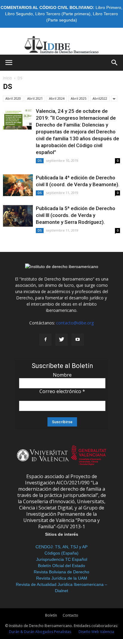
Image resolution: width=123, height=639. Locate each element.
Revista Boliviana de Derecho (61, 571)
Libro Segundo (19, 13)
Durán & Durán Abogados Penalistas (40, 631)
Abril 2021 (35, 98)
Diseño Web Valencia (96, 631)
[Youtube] (78, 340)
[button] (114, 63)
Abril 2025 (78, 98)
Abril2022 (100, 98)
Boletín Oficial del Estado (61, 565)
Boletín (51, 615)
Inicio (7, 78)
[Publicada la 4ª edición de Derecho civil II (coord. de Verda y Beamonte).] (18, 185)
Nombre (62, 375)
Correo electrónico (62, 391)
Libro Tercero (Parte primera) (62, 13)
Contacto (70, 615)
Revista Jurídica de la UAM (61, 578)
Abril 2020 (13, 98)
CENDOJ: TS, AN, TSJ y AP (61, 546)
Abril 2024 (56, 98)
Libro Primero (108, 7)
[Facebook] (45, 340)
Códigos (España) (61, 553)
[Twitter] (61, 340)
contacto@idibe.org (75, 323)
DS (40, 160)
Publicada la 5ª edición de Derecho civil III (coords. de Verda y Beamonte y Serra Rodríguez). (75, 215)
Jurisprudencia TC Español (61, 559)
